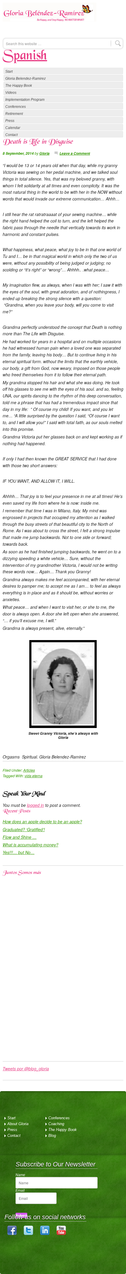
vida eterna (33, 775)
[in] (45, 1234)
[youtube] (61, 1234)
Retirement (14, 114)
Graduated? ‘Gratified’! (24, 829)
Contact (11, 135)
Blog (52, 1135)
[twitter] (28, 1234)
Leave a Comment (74, 153)
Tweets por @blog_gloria (26, 1068)
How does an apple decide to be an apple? (42, 821)
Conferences (15, 107)
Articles (29, 770)
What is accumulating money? (30, 845)
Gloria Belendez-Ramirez (49, 16)
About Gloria (17, 1124)
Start (9, 71)
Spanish (25, 56)
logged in (35, 805)
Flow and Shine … (20, 837)
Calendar (12, 128)
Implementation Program (25, 100)
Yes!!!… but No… (19, 852)
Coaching (56, 1124)
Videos (10, 93)
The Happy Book (18, 86)
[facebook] (12, 1234)
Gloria (44, 153)
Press (9, 121)
